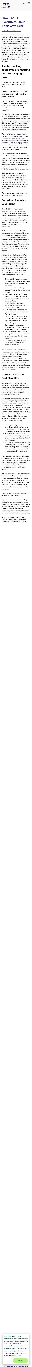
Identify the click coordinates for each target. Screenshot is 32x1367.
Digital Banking (15, 520)
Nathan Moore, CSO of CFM (11, 31)
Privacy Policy (16, 1355)
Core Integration (9, 517)
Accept (20, 1360)
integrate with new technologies (13, 138)
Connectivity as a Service (18, 522)
